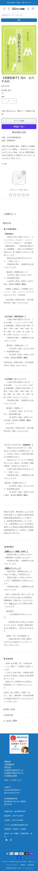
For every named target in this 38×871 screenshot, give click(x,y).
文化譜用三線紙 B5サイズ (13, 770)
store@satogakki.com (19, 825)
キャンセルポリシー (28, 868)
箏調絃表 (7, 761)
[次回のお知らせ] (34, 2)
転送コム (12, 603)
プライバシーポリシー (12, 865)
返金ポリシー (32, 861)
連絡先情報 (31, 865)
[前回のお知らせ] (4, 2)
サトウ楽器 (10, 861)
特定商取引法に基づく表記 (13, 868)
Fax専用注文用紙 (10, 776)
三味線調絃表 (9, 764)
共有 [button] (5, 164)
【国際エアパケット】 (12, 568)
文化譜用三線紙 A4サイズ (13, 773)
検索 (19, 20)
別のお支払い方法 (19, 132)
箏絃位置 (7, 767)
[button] (4, 8)
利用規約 (23, 865)
